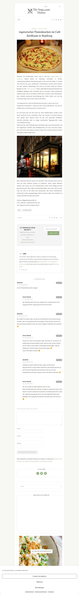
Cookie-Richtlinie (29, 591)
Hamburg (34, 28)
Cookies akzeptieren (39, 576)
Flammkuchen (27, 210)
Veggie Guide (43, 28)
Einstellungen (39, 587)
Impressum (51, 591)
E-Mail (19, 436)
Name (19, 428)
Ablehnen (39, 582)
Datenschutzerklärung (41, 591)
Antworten (59, 282)
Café (19, 210)
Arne (20, 217)
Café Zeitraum (31, 89)
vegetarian (27, 297)
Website (19, 443)
